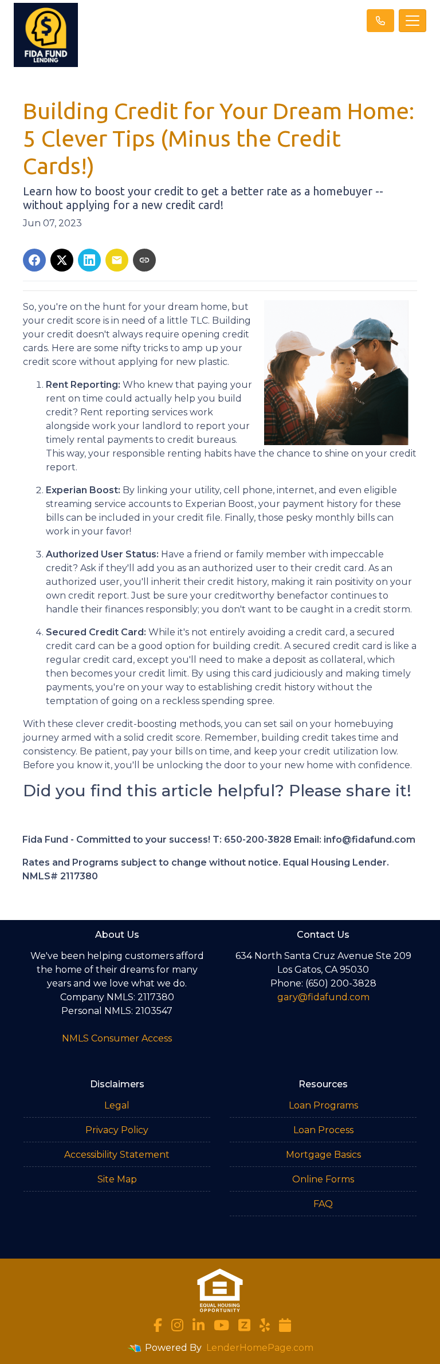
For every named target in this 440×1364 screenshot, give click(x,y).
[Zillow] (244, 1325)
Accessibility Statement (117, 1154)
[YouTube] (221, 1325)
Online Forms (323, 1179)
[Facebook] (158, 1325)
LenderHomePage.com (259, 1347)
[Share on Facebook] (34, 260)
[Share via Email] (116, 260)
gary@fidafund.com (323, 997)
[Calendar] (285, 1325)
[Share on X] (61, 260)
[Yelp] (265, 1325)
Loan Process (323, 1130)
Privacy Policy (116, 1130)
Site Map (117, 1179)
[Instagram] (177, 1325)
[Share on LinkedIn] (89, 260)
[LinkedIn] (198, 1325)
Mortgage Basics (323, 1154)
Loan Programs (323, 1105)
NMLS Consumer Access (117, 1038)
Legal (116, 1105)
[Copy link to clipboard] (144, 260)
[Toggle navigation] (412, 20)
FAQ (323, 1203)
